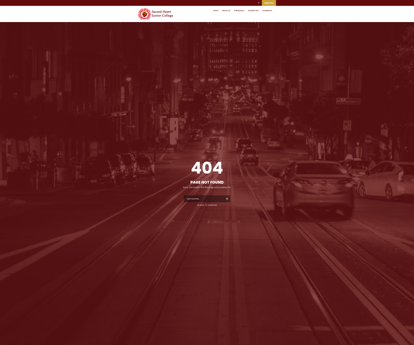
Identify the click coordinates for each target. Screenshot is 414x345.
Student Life (253, 10)
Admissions (239, 10)
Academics (267, 10)
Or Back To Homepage (207, 205)
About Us (226, 10)
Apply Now (269, 3)
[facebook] (258, 3)
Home (215, 10)
